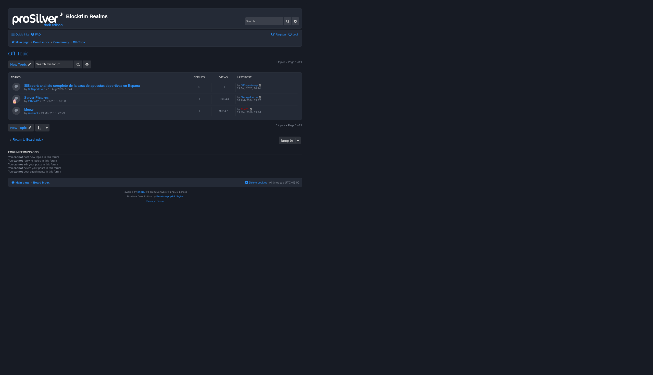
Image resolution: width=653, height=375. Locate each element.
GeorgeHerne (249, 97)
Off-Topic (18, 53)
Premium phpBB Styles (169, 196)
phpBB (141, 191)
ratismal (33, 113)
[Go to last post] (260, 85)
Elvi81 (245, 109)
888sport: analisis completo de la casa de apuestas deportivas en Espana (82, 86)
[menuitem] (36, 34)
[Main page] (38, 18)
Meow (28, 110)
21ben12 (33, 101)
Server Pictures (36, 98)
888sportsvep (36, 89)
